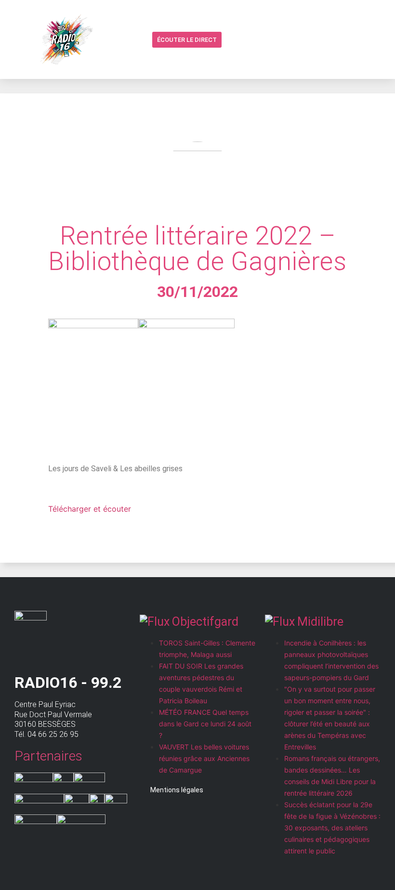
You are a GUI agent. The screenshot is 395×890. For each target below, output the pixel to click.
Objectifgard (205, 622)
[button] (231, 40)
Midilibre (320, 622)
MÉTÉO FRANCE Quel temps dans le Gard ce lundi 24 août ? (205, 723)
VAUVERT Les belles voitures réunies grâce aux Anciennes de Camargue (204, 758)
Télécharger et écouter (89, 509)
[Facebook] (249, 39)
